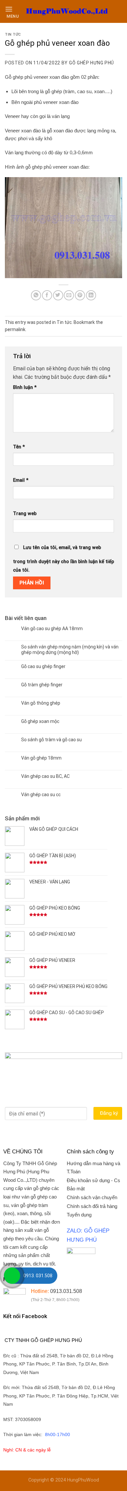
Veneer (12, 116)
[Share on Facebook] (47, 295)
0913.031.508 (66, 1291)
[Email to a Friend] (69, 295)
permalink (15, 329)
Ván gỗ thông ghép (40, 703)
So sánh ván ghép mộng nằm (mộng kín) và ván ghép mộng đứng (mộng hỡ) (70, 649)
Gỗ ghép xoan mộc (40, 721)
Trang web (24, 513)
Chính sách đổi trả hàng (92, 1206)
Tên (19, 447)
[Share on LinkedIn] (91, 295)
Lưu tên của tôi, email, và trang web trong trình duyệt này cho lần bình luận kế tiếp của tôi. (63, 559)
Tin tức (13, 34)
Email (20, 480)
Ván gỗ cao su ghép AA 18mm (52, 628)
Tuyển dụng (79, 1214)
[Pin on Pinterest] (80, 295)
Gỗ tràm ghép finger (42, 684)
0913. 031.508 (37, 1275)
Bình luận (24, 387)
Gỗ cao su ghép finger (43, 666)
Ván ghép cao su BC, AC (45, 776)
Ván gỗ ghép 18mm (41, 758)
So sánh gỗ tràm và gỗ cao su (51, 739)
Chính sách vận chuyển (92, 1197)
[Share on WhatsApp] (36, 295)
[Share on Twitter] (58, 295)
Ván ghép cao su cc (41, 794)
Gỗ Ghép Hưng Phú (91, 62)
